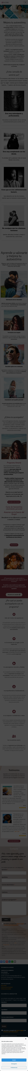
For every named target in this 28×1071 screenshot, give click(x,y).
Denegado (14, 1064)
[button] (25, 1039)
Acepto (14, 1060)
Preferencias (14, 1067)
